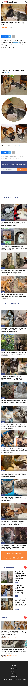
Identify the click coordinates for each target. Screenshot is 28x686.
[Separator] (13, 36)
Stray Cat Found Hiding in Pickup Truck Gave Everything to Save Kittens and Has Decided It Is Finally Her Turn (14, 426)
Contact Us (14, 671)
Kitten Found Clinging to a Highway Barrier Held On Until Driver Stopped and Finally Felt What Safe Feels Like (13, 547)
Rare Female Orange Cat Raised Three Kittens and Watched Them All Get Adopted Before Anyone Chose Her (13, 632)
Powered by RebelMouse (24, 3)
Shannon (7, 73)
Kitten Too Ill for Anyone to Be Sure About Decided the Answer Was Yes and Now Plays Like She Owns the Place (13, 474)
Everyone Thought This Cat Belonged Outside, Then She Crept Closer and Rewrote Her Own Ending (13, 498)
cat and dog (20, 156)
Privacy (14, 674)
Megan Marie (9, 637)
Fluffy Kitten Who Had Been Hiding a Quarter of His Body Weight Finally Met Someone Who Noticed (20, 576)
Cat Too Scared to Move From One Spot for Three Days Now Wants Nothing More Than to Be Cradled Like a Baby (13, 223)
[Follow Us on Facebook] (6, 557)
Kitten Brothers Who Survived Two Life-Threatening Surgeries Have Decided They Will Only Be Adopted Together (13, 522)
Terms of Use (14, 677)
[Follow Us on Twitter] (10, 557)
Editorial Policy (14, 668)
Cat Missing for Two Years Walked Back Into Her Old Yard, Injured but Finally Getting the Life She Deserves (13, 402)
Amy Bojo (4, 27)
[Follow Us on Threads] (22, 557)
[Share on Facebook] (4, 36)
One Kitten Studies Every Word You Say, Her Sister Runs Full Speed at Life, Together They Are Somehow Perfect (14, 450)
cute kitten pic (13, 156)
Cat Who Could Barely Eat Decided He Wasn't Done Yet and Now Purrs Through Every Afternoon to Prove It (21, 590)
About (14, 665)
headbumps (4, 156)
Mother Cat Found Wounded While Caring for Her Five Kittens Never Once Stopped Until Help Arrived (14, 354)
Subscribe (21, 170)
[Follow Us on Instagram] (14, 557)
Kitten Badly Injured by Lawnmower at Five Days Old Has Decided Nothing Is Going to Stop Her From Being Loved (13, 329)
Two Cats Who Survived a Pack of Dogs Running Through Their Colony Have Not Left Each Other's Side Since (14, 248)
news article (15, 158)
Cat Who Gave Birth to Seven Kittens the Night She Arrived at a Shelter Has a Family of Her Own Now (13, 296)
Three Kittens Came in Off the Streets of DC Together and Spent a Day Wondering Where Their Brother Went (13, 651)
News (3, 219)
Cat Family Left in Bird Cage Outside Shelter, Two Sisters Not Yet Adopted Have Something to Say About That (13, 272)
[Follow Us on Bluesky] (18, 557)
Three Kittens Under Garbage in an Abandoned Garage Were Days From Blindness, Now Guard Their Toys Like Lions (13, 378)
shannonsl (22, 146)
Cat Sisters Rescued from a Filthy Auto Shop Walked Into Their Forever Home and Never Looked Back (20, 603)
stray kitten (16, 42)
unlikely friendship (6, 158)
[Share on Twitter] (9, 36)
